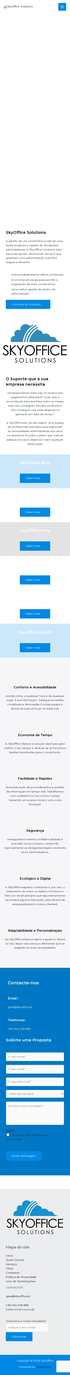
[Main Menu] (62, 7)
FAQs (9, 1268)
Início (9, 1255)
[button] (28, 304)
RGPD (11, 1130)
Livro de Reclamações (20, 1281)
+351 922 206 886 (17, 1305)
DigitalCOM (43, 1366)
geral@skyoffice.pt (18, 1296)
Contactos (12, 1272)
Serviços (11, 1264)
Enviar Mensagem (24, 1155)
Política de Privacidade (21, 1276)
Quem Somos (15, 1259)
